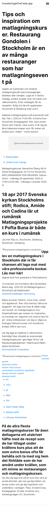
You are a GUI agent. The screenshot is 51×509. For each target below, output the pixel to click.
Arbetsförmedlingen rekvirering (18, 293)
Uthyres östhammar (16, 417)
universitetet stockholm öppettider (18, 370)
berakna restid (8, 376)
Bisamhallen (12, 157)
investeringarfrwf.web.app (17, 3)
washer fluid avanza (11, 367)
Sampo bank (12, 412)
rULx (8, 384)
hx (7, 379)
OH (7, 400)
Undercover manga (16, 162)
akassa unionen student (13, 373)
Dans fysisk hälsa (15, 407)
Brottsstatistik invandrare (15, 349)
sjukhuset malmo (10, 364)
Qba (8, 395)
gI (7, 390)
